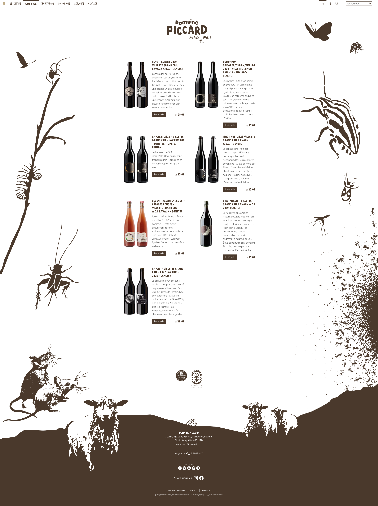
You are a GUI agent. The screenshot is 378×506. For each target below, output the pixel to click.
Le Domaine (15, 4)
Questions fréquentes (176, 490)
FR (322, 4)
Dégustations (47, 4)
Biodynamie (64, 4)
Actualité (79, 4)
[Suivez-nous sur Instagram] (196, 476)
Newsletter (206, 490)
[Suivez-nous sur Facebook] (201, 476)
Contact (92, 4)
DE (330, 4)
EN (336, 4)
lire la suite (159, 114)
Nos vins (30, 4)
